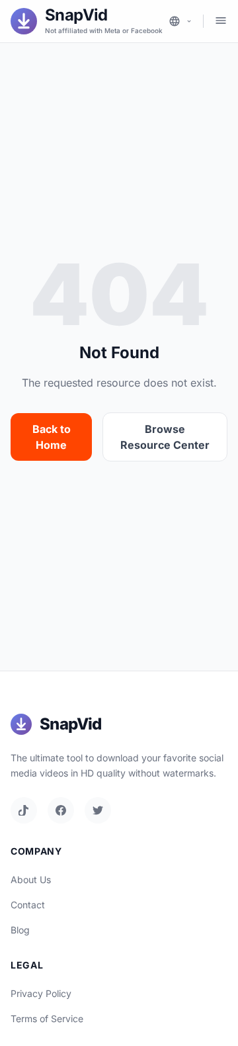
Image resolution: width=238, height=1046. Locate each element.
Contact (28, 904)
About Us (31, 879)
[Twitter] (98, 810)
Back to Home (51, 437)
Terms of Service (47, 1018)
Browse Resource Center (165, 437)
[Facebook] (61, 810)
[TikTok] (24, 810)
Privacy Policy (41, 993)
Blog (20, 929)
